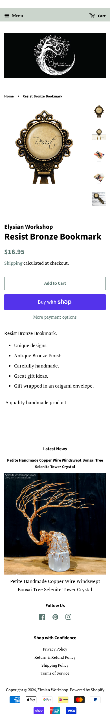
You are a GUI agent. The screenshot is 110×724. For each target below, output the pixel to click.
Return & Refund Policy (55, 657)
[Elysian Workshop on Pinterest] (55, 618)
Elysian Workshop (53, 689)
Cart (101, 16)
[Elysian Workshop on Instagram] (68, 618)
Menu (17, 15)
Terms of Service (55, 673)
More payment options (55, 317)
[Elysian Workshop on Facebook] (42, 618)
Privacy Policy (55, 649)
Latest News (55, 449)
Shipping (13, 263)
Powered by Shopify (87, 689)
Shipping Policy (55, 665)
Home (9, 96)
